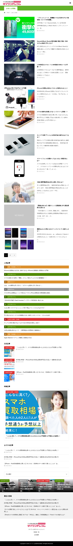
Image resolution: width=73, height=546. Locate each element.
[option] (9, 485)
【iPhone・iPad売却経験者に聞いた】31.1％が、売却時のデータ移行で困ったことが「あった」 (32, 506)
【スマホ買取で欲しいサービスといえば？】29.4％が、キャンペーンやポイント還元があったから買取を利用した (36, 510)
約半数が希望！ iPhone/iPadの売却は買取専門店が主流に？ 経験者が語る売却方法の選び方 (31, 503)
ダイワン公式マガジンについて (36, 529)
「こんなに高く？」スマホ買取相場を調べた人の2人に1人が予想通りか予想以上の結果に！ (31, 499)
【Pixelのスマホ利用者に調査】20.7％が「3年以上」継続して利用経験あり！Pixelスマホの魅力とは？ (34, 514)
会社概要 (36, 535)
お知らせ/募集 (10, 8)
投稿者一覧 (36, 532)
